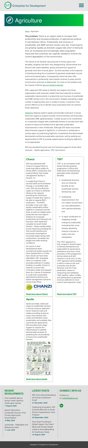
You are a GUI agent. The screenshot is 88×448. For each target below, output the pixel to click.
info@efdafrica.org (70, 398)
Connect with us (70, 390)
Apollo (30, 299)
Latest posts (40, 390)
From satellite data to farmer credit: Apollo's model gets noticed (14, 400)
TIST (60, 159)
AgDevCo (29, 113)
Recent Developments (14, 392)
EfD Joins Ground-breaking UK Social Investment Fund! (44, 397)
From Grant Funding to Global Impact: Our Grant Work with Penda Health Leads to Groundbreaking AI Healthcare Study (43, 426)
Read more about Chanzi (37, 294)
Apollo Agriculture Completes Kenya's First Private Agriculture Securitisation (15, 414)
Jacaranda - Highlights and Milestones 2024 (16, 425)
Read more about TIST (67, 294)
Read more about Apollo (36, 379)
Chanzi (30, 159)
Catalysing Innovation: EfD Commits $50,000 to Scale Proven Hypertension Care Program (43, 411)
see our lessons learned (53, 85)
